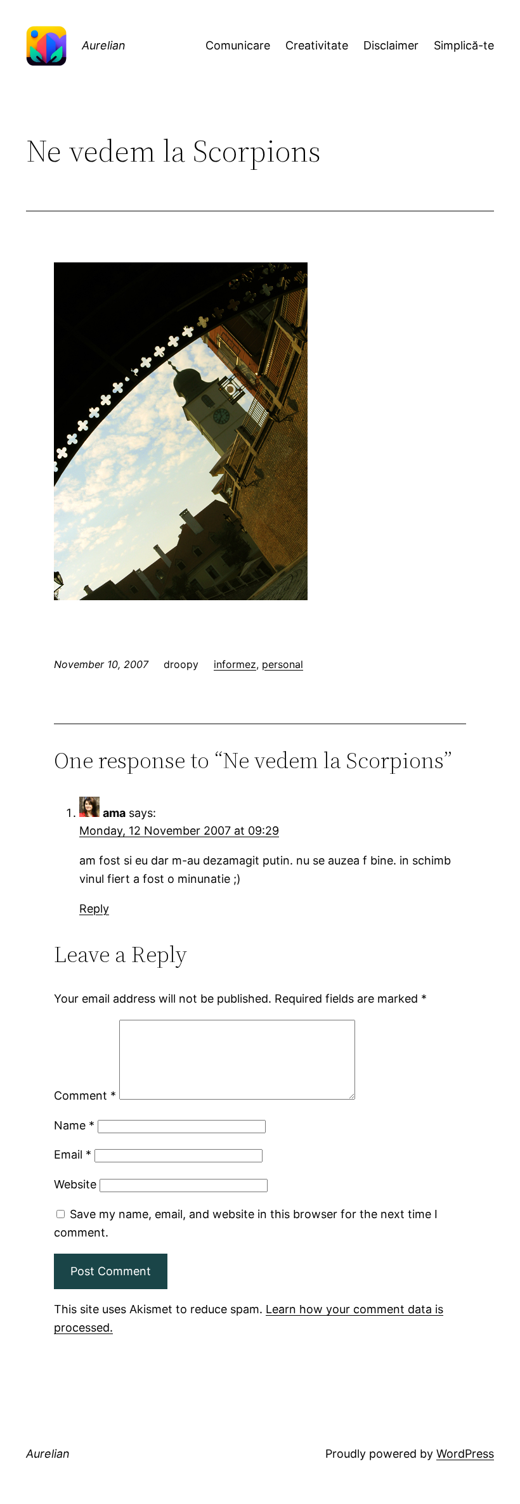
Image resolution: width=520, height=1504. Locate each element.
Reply (94, 908)
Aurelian (104, 45)
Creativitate (316, 45)
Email (72, 1154)
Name (74, 1125)
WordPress (465, 1453)
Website (75, 1184)
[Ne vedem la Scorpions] (181, 596)
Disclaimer (391, 45)
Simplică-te (464, 45)
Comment (85, 1095)
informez (235, 664)
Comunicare (237, 45)
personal (282, 664)
